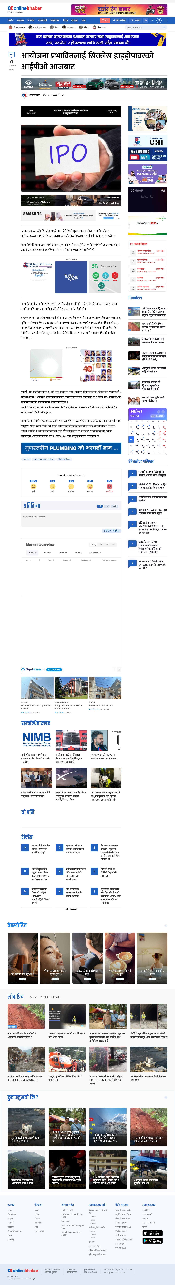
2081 (93, 1220)
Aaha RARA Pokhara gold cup (72, 1227)
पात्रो (106, 20)
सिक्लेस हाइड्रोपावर (64, 459)
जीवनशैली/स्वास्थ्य (14, 1231)
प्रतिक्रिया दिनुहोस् (111, 531)
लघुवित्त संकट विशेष (123, 1214)
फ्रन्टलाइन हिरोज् (95, 1246)
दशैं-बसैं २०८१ (120, 1248)
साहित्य (10, 1218)
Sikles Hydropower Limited (43, 459)
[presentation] (114, 669)
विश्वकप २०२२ (120, 1244)
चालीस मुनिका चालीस (97, 1227)
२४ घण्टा (33, 997)
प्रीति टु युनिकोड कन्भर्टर (97, 1250)
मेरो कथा (92, 1242)
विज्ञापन (145, 1218)
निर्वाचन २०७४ (121, 1223)
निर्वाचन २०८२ (120, 1235)
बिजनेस (31, 21)
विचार (65, 21)
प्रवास (10, 1235)
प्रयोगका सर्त (147, 1214)
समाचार (20, 21)
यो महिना (55, 997)
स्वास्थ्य (137, 20)
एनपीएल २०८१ (67, 1210)
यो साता (44, 997)
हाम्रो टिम (145, 1210)
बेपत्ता (57, 27)
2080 (93, 1216)
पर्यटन (37, 1214)
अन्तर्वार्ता (11, 1223)
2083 (93, 1238)
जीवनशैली (42, 21)
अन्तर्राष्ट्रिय (11, 1239)
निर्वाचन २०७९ (120, 1231)
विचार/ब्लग (12, 1214)
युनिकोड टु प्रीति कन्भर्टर (97, 1254)
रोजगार (37, 1218)
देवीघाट (86, 27)
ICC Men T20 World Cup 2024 (72, 1216)
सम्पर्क (144, 1227)
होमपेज (10, 21)
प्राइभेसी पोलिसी (148, 1223)
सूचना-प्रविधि (39, 1231)
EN (146, 20)
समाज (10, 1210)
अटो (36, 1227)
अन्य (84, 21)
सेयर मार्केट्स (121, 20)
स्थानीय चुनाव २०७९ (123, 1227)
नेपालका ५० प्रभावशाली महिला (98, 1211)
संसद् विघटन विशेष (122, 1218)
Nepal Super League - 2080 (71, 1234)
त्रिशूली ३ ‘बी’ (101, 27)
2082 (93, 1223)
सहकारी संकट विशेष (123, 1210)
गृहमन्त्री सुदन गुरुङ (39, 27)
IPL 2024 (65, 1221)
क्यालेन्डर (136, 411)
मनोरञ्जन (55, 21)
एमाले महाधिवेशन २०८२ (124, 1239)
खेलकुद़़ (11, 1227)
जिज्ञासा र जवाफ (19, 27)
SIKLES (26, 459)
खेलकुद (74, 21)
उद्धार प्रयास (71, 27)
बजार (37, 1210)
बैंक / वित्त (38, 1223)
